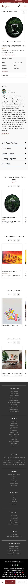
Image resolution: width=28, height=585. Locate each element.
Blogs (14, 478)
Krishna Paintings (14, 520)
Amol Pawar (14, 423)
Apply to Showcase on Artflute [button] (14, 536)
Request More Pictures (15, 41)
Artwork (9, 11)
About (14, 495)
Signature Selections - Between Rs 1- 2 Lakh (14, 460)
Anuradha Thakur (14, 425)
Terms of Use (14, 481)
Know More (5, 133)
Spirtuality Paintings (14, 409)
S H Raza (14, 437)
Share (23, 13)
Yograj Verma (14, 446)
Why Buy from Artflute (14, 474)
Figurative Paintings (14, 400)
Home (3, 11)
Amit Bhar (14, 421)
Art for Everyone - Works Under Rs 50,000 (14, 457)
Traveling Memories (14, 552)
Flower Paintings (14, 517)
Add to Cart (21, 582)
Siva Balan (14, 443)
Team (14, 497)
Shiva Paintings (14, 522)
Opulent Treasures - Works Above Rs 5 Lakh (14, 464)
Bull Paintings (14, 515)
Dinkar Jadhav (14, 429)
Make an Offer (10, 582)
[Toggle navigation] (25, 6)
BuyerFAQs (14, 480)
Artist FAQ (14, 534)
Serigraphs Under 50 (14, 546)
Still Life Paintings (14, 411)
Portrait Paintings (14, 407)
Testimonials (14, 501)
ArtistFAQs (14, 485)
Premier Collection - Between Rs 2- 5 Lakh (14, 462)
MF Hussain (14, 436)
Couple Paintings (14, 398)
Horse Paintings (14, 518)
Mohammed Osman (14, 434)
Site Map (14, 504)
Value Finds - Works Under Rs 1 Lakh (14, 459)
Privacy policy (14, 483)
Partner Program (14, 503)
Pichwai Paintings (14, 406)
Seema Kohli (14, 439)
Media (14, 499)
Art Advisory (14, 476)
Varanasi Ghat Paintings (14, 524)
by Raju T (4, 48)
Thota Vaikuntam (14, 445)
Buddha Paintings (14, 395)
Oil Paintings (14, 404)
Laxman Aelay (14, 432)
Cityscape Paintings (14, 397)
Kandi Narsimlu (14, 430)
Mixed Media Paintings (14, 402)
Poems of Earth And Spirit (14, 553)
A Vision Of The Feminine (14, 550)
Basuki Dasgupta (14, 427)
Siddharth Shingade (14, 441)
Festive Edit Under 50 (14, 548)
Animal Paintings (14, 393)
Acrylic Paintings (14, 391)
